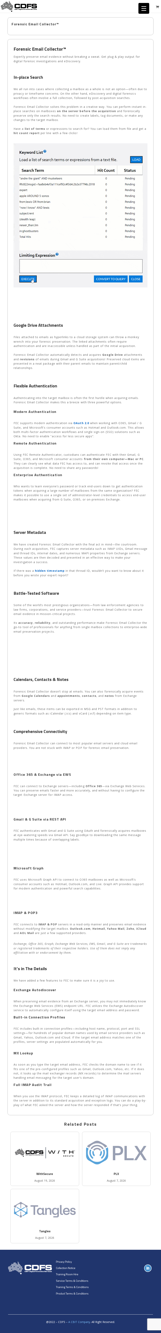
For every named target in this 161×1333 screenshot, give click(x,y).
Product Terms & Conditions (72, 1293)
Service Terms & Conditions (72, 1281)
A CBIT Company (79, 1322)
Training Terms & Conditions (72, 1287)
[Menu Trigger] (143, 8)
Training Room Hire (67, 1274)
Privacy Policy (64, 1262)
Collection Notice (65, 1268)
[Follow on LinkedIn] (148, 1268)
